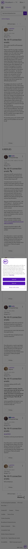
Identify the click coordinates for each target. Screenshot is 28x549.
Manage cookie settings (14, 287)
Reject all (14, 283)
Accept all (14, 279)
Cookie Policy (11, 275)
